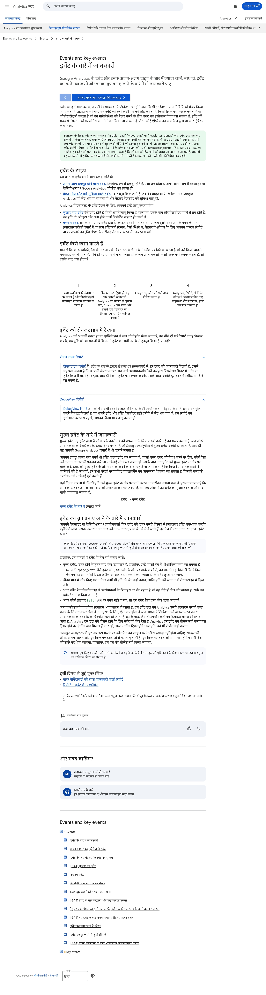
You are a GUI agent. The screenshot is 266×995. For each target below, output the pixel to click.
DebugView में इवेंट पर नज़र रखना (90, 892)
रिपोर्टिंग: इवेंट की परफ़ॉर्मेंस (80, 685)
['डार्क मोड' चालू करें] (92, 975)
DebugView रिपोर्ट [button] (72, 399)
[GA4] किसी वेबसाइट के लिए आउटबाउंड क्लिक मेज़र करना (104, 943)
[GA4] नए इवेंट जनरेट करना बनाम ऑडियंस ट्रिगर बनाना (102, 917)
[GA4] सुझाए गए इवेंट (83, 866)
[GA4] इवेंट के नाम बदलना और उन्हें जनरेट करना (98, 900)
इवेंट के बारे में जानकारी (84, 840)
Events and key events (83, 822)
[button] (7, 6)
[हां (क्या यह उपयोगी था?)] (189, 729)
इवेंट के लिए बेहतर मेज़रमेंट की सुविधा (92, 857)
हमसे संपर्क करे (253, 18)
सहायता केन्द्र (12, 18)
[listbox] (75, 976)
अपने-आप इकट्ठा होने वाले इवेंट (88, 849)
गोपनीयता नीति (41, 975)
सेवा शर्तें (54, 975)
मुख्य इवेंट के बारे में (72, 507)
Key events (73, 952)
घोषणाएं (31, 18)
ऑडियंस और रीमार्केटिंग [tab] (184, 28)
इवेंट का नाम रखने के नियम (85, 926)
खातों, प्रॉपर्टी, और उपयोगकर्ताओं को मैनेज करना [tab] (232, 28)
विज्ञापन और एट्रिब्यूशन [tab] (150, 28)
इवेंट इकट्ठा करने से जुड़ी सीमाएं (88, 935)
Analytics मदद (23, 6)
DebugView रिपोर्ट (75, 409)
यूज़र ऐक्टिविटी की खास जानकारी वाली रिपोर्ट (93, 680)
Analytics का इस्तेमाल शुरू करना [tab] (23, 28)
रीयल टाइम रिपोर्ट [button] (71, 357)
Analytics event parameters (87, 883)
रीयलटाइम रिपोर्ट (74, 367)
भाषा (68, 970)
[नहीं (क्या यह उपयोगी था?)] (199, 729)
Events (71, 832)
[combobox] (118, 6)
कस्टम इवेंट (77, 875)
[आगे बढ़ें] (258, 28)
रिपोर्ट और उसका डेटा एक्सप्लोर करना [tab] (108, 28)
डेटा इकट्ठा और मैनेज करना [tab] (64, 28)
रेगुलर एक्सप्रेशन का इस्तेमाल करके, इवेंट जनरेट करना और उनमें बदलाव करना (114, 909)
